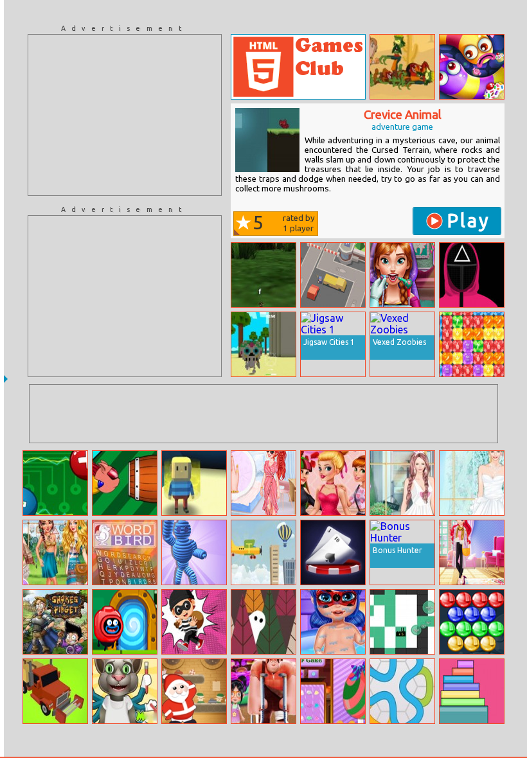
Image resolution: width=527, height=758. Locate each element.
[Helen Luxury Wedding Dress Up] (472, 483)
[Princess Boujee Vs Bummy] (472, 552)
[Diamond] (472, 344)
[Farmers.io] (55, 691)
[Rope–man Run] (194, 552)
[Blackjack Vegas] (333, 552)
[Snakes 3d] (263, 275)
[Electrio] (55, 483)
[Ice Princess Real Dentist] (402, 275)
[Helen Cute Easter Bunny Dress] (402, 483)
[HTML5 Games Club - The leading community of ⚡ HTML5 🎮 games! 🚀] (298, 66)
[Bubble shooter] (472, 622)
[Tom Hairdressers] (124, 691)
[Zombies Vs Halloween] (402, 67)
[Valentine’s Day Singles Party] (333, 483)
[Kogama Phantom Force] (194, 483)
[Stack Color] (472, 691)
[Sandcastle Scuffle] (263, 344)
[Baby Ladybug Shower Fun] (333, 622)
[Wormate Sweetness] (472, 67)
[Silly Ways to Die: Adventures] (124, 622)
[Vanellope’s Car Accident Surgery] (263, 691)
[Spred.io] (402, 622)
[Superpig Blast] (124, 483)
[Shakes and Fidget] (55, 622)
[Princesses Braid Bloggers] (263, 483)
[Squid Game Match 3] (472, 275)
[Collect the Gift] (194, 691)
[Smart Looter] (194, 622)
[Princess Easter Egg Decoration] (333, 691)
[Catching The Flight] (263, 552)
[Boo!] (263, 622)
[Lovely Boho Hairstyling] (55, 552)
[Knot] (402, 691)
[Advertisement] (124, 115)
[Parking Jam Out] (333, 275)
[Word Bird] (124, 552)
